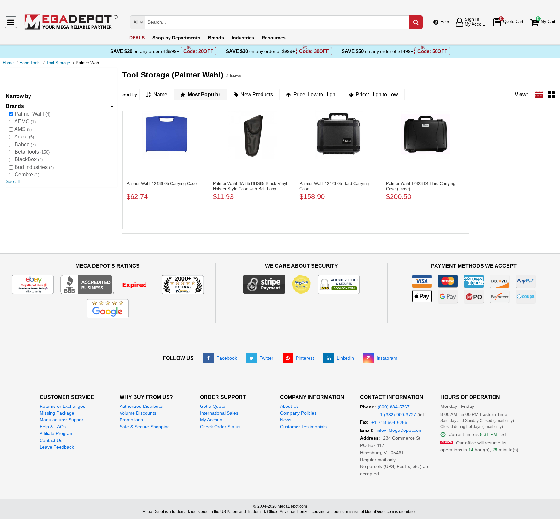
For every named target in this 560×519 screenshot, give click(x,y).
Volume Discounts (138, 413)
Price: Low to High (314, 94)
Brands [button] (15, 106)
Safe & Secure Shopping (145, 426)
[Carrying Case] (165, 134)
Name (160, 94)
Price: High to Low (377, 94)
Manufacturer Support (62, 419)
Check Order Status (220, 426)
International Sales (219, 413)
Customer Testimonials (303, 426)
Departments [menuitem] (176, 37)
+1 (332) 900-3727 (397, 414)
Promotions (131, 419)
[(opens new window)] (107, 284)
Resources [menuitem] (274, 37)
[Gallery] (551, 94)
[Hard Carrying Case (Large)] (425, 134)
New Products (256, 94)
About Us (289, 406)
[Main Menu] (11, 22)
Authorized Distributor (142, 406)
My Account (212, 419)
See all (13, 181)
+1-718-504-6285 (389, 422)
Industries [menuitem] (243, 37)
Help (444, 21)
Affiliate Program (57, 433)
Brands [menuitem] (216, 37)
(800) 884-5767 (394, 406)
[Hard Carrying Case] (339, 134)
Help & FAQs (53, 426)
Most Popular (204, 94)
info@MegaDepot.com (400, 430)
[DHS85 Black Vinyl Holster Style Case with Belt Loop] (252, 134)
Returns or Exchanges (62, 406)
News (285, 419)
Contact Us (51, 440)
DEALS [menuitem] (137, 37)
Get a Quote (212, 406)
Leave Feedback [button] (57, 447)
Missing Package (57, 413)
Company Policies (298, 413)
